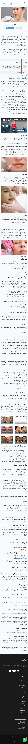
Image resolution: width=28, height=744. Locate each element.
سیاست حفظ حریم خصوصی (22, 741)
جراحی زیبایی (23, 682)
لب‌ (10, 178)
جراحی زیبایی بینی (22, 708)
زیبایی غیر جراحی (22, 685)
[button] (4, 3)
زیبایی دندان (23, 687)
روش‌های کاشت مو (22, 680)
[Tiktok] (10, 671)
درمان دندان (23, 703)
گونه (13, 235)
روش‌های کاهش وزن (21, 689)
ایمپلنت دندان (23, 712)
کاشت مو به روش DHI (21, 710)
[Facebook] (18, 671)
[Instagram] (15, 671)
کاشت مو (23, 705)
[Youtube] (13, 671)
